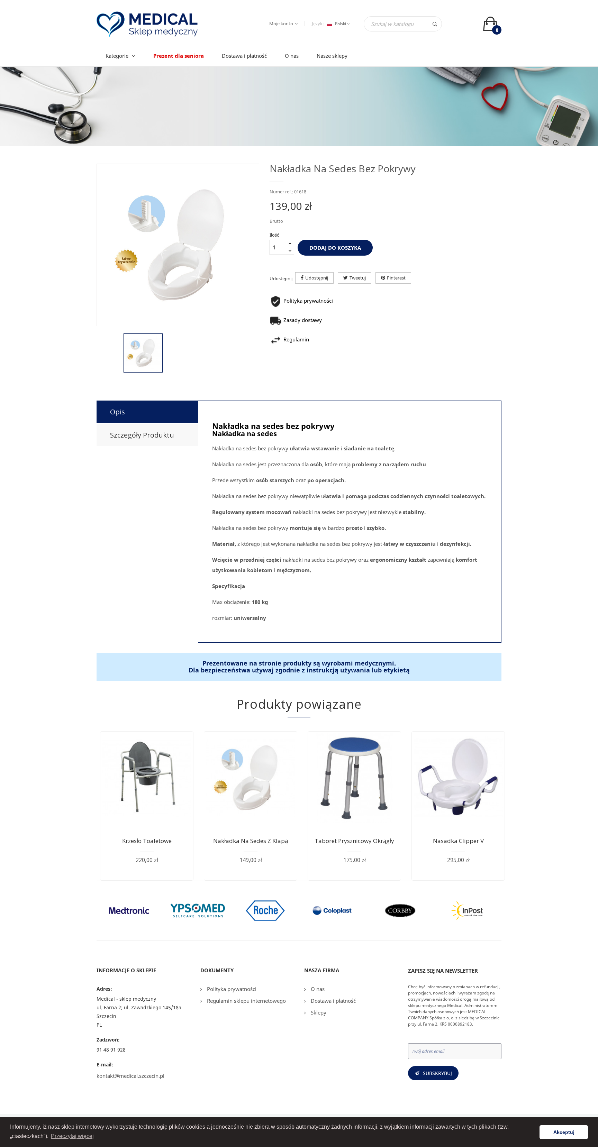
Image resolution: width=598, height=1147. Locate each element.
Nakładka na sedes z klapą (250, 841)
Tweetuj (358, 278)
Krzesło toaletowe (147, 841)
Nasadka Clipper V (458, 841)
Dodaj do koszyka (335, 247)
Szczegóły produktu (142, 435)
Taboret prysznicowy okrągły (354, 841)
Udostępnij (316, 278)
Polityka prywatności (231, 988)
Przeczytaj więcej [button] (72, 1136)
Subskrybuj (437, 1073)
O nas (317, 988)
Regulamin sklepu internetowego (246, 1000)
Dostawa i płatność (332, 1000)
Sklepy (317, 1012)
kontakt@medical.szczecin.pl (130, 1075)
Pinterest (396, 278)
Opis (117, 411)
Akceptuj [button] (563, 1132)
